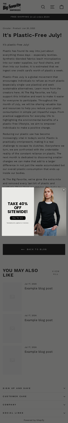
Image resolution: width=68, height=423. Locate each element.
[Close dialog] (63, 189)
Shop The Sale (17, 218)
